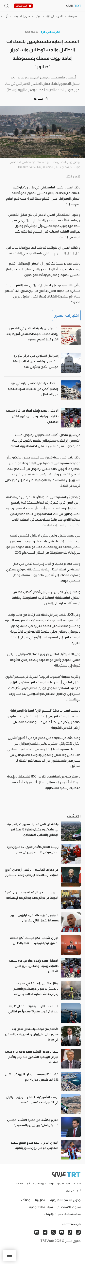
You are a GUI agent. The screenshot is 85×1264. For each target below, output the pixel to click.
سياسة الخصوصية (41, 1207)
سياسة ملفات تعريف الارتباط (62, 1214)
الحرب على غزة (50, 31)
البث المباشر (21, 6)
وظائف (25, 1200)
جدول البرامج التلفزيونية (65, 1200)
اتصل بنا (40, 1200)
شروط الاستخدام (69, 1207)
